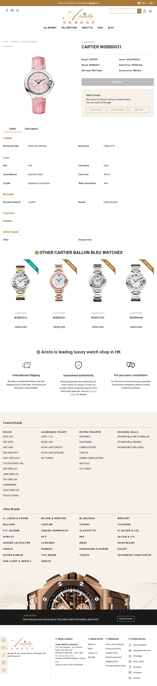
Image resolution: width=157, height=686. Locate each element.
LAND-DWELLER (10, 474)
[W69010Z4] (97, 282)
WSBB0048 (136, 317)
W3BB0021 (59, 317)
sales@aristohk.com (142, 650)
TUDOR (84, 555)
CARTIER (14, 42)
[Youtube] (17, 10)
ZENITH (46, 561)
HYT (44, 536)
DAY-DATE (8, 442)
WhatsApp (137, 656)
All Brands (50, 27)
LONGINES (48, 542)
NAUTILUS (84, 463)
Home (5, 42)
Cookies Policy (112, 653)
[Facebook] (7, 10)
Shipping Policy (112, 661)
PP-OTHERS (85, 469)
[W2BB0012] (20, 282)
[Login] (145, 11)
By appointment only (64, 655)
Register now (125, 619)
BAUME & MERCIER (53, 518)
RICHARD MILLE (128, 432)
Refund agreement (114, 657)
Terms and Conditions (115, 644)
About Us (87, 27)
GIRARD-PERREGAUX (54, 530)
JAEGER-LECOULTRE (16, 542)
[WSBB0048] (136, 282)
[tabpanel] (78, 189)
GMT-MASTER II (10, 452)
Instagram (137, 672)
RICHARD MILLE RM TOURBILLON (133, 436)
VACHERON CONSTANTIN (134, 555)
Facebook (137, 667)
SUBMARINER (9, 485)
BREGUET (124, 518)
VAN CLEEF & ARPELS (17, 561)
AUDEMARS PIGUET (54, 432)
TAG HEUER (49, 555)
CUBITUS (83, 452)
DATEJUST (8, 436)
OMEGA (8, 549)
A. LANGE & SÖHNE (15, 518)
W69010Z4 (97, 317)
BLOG (111, 27)
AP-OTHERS (47, 458)
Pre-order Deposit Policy (116, 666)
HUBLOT (8, 536)
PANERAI (47, 549)
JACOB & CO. (126, 536)
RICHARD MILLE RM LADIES (131, 447)
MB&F (83, 542)
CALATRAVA (85, 442)
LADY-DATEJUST (11, 458)
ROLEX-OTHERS (11, 495)
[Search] (139, 11)
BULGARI (9, 524)
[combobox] (123, 11)
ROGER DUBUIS (13, 555)
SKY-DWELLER (10, 479)
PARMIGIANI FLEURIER (94, 549)
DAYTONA (8, 447)
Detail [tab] (12, 128)
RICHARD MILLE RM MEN (129, 442)
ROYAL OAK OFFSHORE (52, 452)
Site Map (91, 657)
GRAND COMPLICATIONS (91, 458)
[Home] (78, 16)
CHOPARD (124, 524)
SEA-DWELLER (10, 469)
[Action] (3, 670)
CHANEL (84, 524)
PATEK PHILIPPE (90, 432)
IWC (82, 536)
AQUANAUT (85, 436)
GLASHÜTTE (87, 530)
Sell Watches (69, 27)
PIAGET (122, 549)
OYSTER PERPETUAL (13, 463)
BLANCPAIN (87, 518)
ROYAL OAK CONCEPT (52, 447)
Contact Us (93, 653)
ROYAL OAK (47, 442)
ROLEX (7, 432)
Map (57, 661)
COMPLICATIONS (87, 447)
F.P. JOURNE (11, 530)
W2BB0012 (20, 317)
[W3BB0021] (59, 282)
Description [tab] (31, 128)
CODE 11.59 (47, 436)
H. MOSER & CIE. (128, 530)
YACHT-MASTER (11, 490)
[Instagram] (12, 10)
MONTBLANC (126, 542)
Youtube (136, 678)
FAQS (100, 27)
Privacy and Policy (113, 649)
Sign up (92, 3)
